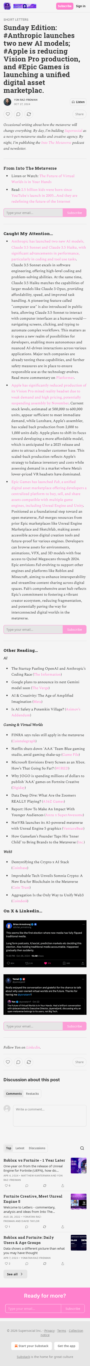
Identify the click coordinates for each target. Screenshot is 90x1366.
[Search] (82, 1148)
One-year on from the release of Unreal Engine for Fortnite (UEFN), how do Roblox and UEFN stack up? (33, 1168)
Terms (61, 1331)
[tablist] (22, 1093)
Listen (80, 102)
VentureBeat (73, 828)
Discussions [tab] (37, 1148)
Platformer (65, 378)
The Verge (40, 688)
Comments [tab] (14, 1094)
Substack (23, 1357)
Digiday (18, 788)
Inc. (81, 842)
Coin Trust (21, 887)
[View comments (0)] (18, 114)
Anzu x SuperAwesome (64, 815)
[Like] (7, 114)
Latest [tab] (20, 1148)
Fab (57, 482)
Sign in (81, 6)
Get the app (66, 1346)
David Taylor (30, 1221)
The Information (47, 674)
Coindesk (19, 901)
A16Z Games (53, 801)
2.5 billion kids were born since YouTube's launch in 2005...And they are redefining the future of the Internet (44, 195)
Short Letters (16, 19)
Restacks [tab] (32, 1094)
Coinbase (19, 868)
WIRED (61, 768)
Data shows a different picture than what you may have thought (34, 1250)
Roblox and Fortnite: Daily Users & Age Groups (28, 1240)
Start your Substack (33, 1346)
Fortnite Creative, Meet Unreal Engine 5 (32, 1199)
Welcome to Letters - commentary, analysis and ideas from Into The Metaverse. (29, 1209)
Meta (37, 702)
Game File (70, 755)
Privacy (49, 1331)
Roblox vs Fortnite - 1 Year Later (34, 1160)
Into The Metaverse (56, 143)
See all (12, 1274)
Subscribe (65, 6)
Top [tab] (8, 1148)
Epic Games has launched (32, 482)
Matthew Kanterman (35, 1175)
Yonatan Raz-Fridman (36, 1257)
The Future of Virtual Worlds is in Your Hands (42, 179)
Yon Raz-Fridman (25, 99)
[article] (45, 1173)
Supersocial (73, 131)
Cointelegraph (24, 741)
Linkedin (33, 1047)
